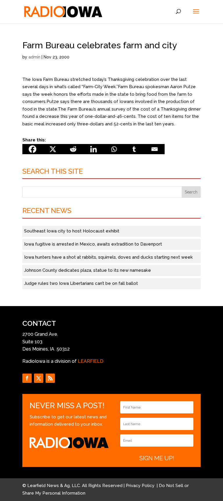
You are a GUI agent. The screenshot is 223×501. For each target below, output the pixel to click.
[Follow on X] (38, 378)
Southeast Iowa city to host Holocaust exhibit (71, 231)
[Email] (154, 149)
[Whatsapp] (114, 149)
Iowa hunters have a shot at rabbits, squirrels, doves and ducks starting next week (108, 257)
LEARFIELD (90, 361)
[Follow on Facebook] (27, 378)
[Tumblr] (134, 149)
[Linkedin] (93, 149)
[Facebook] (32, 149)
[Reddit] (73, 149)
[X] (53, 149)
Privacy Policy (141, 485)
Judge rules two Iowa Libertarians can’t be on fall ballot (81, 283)
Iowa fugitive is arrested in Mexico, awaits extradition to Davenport (93, 244)
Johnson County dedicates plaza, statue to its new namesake (87, 270)
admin (34, 57)
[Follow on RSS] (50, 378)
